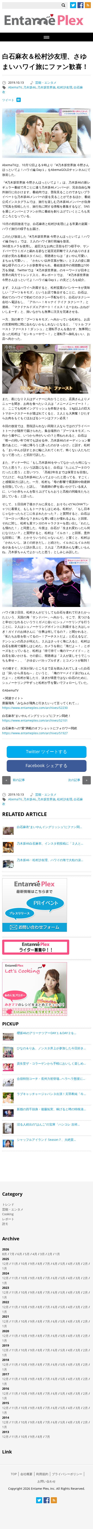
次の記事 (77, 780)
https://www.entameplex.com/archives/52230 (35, 708)
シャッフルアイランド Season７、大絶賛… (46, 1140)
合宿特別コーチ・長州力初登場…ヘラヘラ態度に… (51, 1079)
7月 (12, 1254)
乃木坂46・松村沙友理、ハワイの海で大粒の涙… (50, 860)
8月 (4, 1254)
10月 (24, 1264)
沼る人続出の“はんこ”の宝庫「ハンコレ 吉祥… (48, 1124)
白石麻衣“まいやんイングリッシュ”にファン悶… (49, 827)
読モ (5, 1224)
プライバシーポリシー (67, 1474)
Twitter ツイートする (46, 751)
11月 (14, 1264)
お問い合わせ (46, 1481)
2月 (50, 1254)
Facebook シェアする (46, 765)
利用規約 (42, 1474)
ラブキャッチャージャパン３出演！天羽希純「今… (51, 1094)
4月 (34, 1254)
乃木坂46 (29, 87)
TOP (14, 1474)
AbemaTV (15, 87)
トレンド (8, 1204)
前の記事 (15, 780)
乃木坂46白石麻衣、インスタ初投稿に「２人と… (50, 843)
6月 (19, 1254)
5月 (27, 1254)
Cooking (8, 1214)
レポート (8, 1219)
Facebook (80, 5)
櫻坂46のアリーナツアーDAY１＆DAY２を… (46, 1033)
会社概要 (26, 1474)
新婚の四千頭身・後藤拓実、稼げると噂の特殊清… (51, 1109)
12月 (5, 1264)
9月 (32, 1264)
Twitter (73, 5)
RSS (88, 5)
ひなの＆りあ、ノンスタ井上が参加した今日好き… (51, 1048)
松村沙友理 (64, 87)
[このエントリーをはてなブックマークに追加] (18, 101)
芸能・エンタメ (45, 82)
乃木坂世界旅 (46, 87)
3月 (42, 1254)
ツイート (8, 100)
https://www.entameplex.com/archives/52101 (35, 720)
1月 (57, 1254)
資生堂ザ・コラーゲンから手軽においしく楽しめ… (51, 1063)
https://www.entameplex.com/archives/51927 (35, 733)
